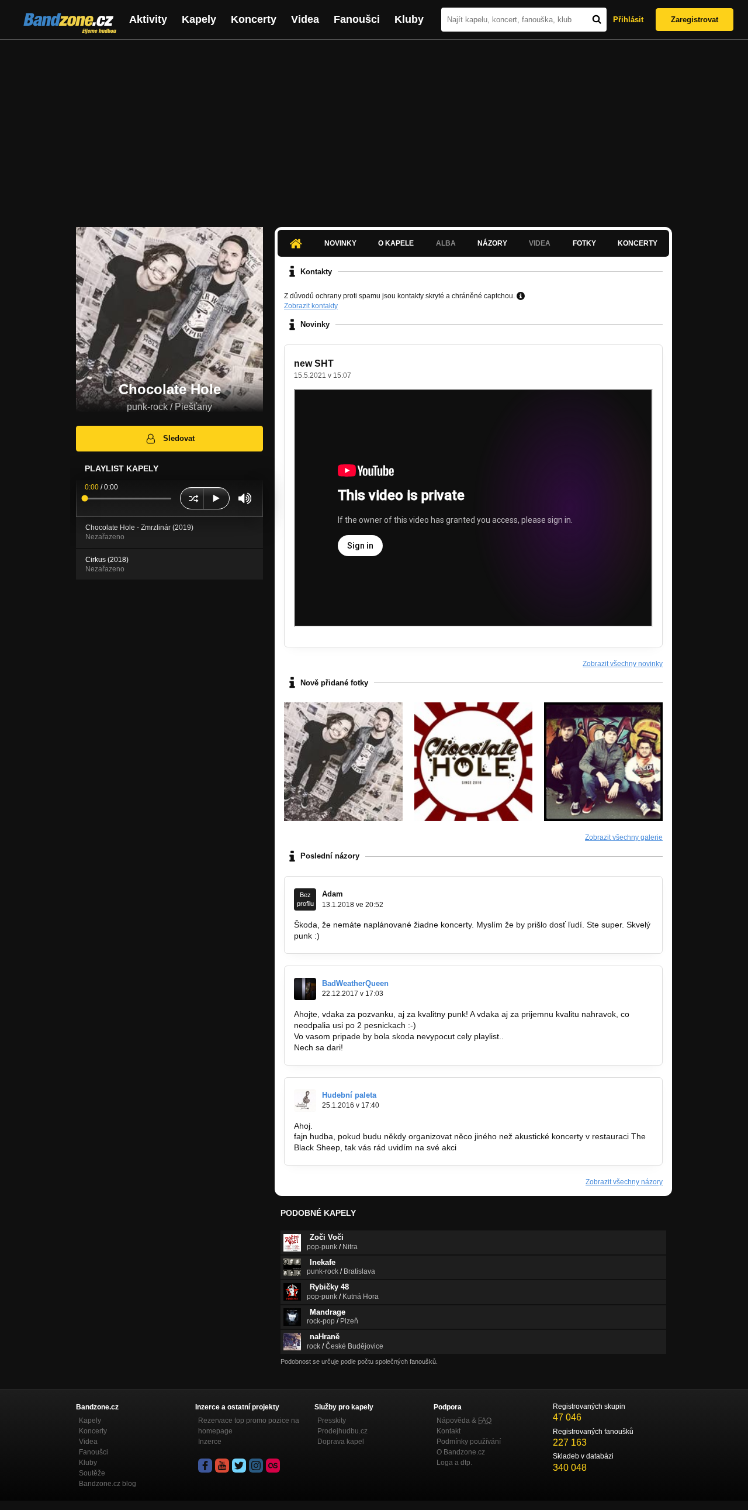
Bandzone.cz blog (107, 1484)
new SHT (314, 363)
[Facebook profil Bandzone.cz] (205, 1466)
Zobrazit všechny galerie (624, 837)
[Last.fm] (273, 1466)
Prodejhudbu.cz (342, 1431)
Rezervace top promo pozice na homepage (248, 1425)
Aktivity (148, 19)
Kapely (199, 19)
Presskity (331, 1420)
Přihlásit (628, 19)
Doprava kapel (340, 1441)
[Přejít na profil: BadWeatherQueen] (305, 989)
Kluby (409, 19)
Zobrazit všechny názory (624, 1182)
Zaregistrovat (694, 19)
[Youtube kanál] (222, 1466)
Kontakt (448, 1431)
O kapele (396, 243)
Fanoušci (357, 19)
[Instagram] (256, 1466)
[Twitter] (239, 1466)
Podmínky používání (469, 1441)
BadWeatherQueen (355, 983)
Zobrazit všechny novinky (623, 664)
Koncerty (253, 19)
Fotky (584, 243)
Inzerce (209, 1441)
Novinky (340, 243)
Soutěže (92, 1473)
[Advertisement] (374, 127)
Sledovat (179, 438)
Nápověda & (464, 1420)
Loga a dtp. (454, 1463)
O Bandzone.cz (461, 1452)
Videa (305, 19)
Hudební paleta (349, 1095)
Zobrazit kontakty (311, 306)
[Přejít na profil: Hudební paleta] (305, 1101)
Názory (492, 243)
